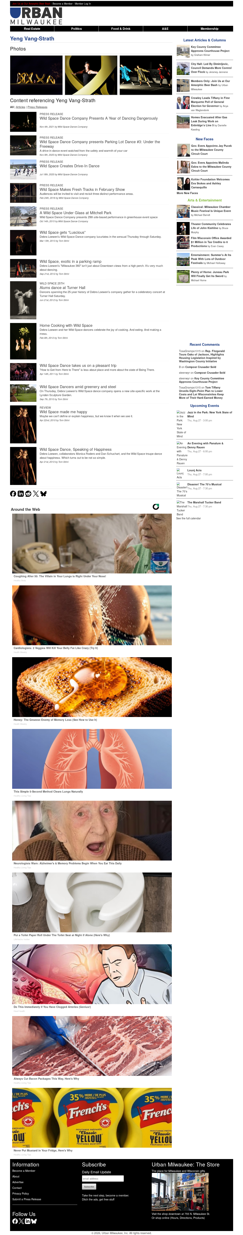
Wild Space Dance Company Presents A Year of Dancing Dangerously (99, 118)
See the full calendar (188, 518)
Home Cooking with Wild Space (66, 325)
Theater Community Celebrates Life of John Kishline (211, 226)
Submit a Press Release (26, 1199)
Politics (76, 28)
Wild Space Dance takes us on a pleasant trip (78, 365)
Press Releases (37, 107)
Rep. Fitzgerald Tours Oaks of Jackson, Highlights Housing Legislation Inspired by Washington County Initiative (202, 356)
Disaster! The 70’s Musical (204, 484)
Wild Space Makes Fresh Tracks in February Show (82, 189)
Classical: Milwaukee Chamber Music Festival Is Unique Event (211, 209)
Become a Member (23, 1171)
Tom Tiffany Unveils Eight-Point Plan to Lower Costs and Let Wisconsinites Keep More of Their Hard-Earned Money (201, 392)
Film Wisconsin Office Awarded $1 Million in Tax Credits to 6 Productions (211, 242)
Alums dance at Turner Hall (62, 287)
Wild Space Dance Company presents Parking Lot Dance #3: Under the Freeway (100, 144)
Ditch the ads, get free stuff (98, 1199)
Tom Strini (64, 240)
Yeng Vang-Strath (32, 38)
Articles (20, 107)
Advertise (18, 1182)
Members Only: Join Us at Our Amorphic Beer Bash (210, 83)
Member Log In (83, 3)
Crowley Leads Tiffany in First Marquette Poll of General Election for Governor (210, 102)
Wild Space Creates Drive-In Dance (69, 165)
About (15, 1176)
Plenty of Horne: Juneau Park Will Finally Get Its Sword (210, 274)
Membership (210, 28)
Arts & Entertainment (205, 200)
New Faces (204, 139)
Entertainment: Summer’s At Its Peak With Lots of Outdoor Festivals (211, 259)
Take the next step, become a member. (105, 1195)
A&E (165, 28)
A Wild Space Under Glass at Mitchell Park (75, 212)
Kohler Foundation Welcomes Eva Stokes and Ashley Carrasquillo (210, 183)
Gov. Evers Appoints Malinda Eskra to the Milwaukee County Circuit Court (211, 166)
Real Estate (32, 28)
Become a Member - (64, 3)
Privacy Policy (20, 1193)
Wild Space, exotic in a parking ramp (70, 261)
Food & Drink (120, 28)
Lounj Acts (194, 470)
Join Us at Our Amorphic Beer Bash (31, 3)
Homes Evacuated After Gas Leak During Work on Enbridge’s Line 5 (209, 121)
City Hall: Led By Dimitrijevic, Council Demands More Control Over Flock (211, 68)
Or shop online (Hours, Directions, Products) (178, 1218)
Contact (17, 1188)
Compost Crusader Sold (200, 367)
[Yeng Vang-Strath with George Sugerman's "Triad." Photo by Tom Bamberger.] (36, 75)
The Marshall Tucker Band (204, 502)
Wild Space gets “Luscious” (63, 232)
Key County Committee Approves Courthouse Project (210, 49)
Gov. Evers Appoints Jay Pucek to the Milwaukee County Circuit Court (211, 150)
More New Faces (187, 193)
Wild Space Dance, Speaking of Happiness (76, 449)
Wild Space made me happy (63, 411)
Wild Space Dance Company (73, 126)
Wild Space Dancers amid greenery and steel (78, 386)
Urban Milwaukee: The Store (186, 1164)
